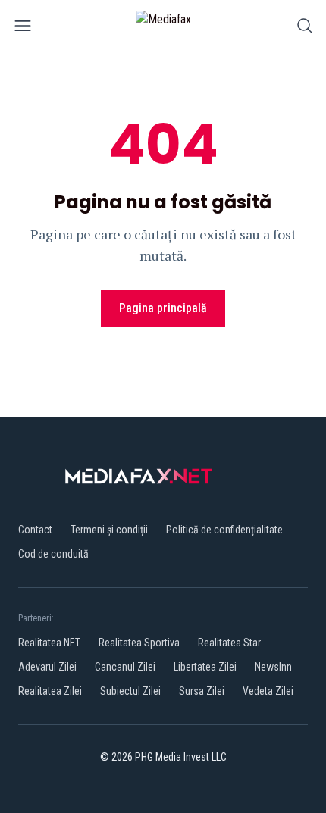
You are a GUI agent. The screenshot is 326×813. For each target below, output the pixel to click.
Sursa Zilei (201, 691)
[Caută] (305, 28)
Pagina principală (163, 308)
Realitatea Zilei (50, 691)
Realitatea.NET (49, 642)
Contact (35, 530)
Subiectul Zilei (130, 691)
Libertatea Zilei (205, 667)
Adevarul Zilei (47, 667)
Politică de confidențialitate (224, 530)
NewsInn (273, 667)
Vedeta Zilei (268, 691)
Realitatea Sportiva (139, 642)
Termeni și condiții (109, 530)
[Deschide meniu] (22, 28)
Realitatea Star (229, 642)
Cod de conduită (53, 554)
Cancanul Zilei (125, 667)
